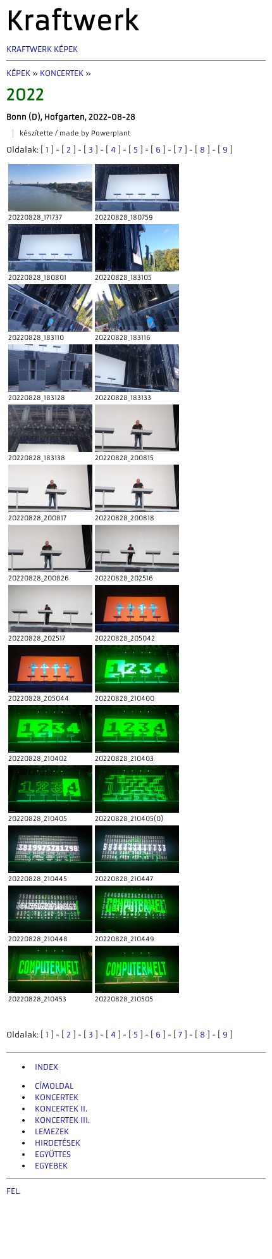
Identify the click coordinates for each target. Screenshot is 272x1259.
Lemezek (52, 1131)
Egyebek (51, 1165)
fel (12, 1191)
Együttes (53, 1154)
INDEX (46, 1067)
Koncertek (61, 73)
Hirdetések (57, 1143)
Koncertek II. (61, 1108)
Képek (18, 73)
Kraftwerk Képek (42, 49)
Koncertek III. (62, 1120)
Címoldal (54, 1086)
